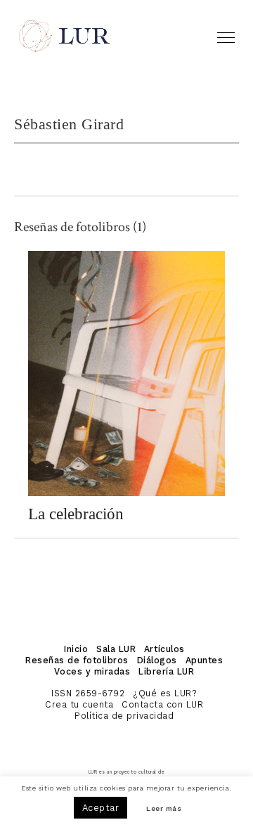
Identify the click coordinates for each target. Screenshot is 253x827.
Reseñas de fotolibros (77, 660)
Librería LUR (166, 671)
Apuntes (204, 660)
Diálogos (157, 660)
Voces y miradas (92, 671)
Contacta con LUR (162, 704)
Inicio (76, 649)
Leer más (163, 809)
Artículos (164, 649)
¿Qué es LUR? (165, 693)
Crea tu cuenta (79, 704)
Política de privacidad (124, 715)
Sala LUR (116, 649)
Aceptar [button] (100, 807)
